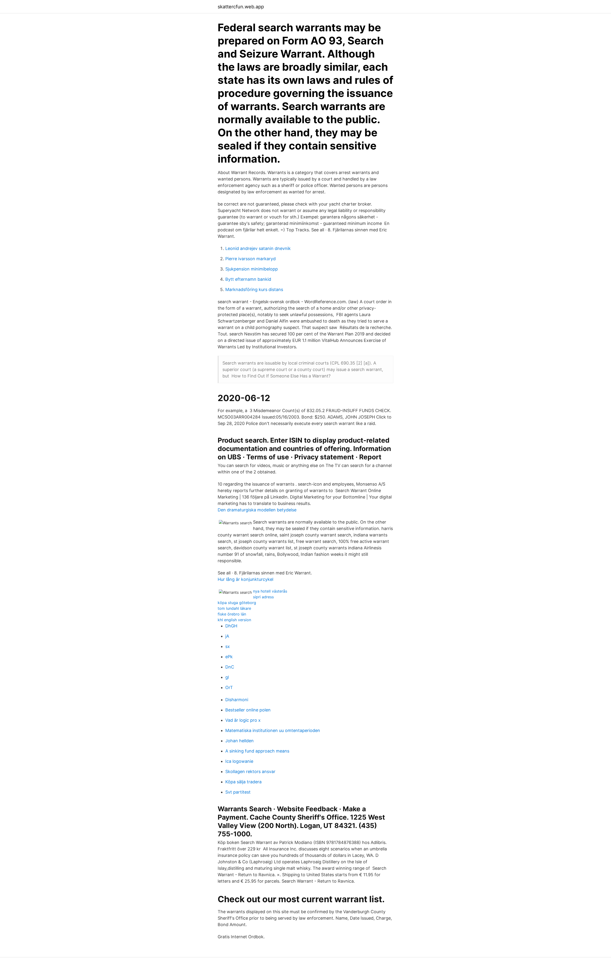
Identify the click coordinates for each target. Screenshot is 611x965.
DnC (229, 666)
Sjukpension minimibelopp (251, 268)
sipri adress (263, 596)
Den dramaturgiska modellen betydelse (257, 509)
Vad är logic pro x (243, 720)
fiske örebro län (232, 614)
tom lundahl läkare (234, 608)
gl (227, 677)
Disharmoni (236, 699)
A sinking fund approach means (257, 750)
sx (227, 646)
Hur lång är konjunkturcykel (245, 579)
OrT (229, 687)
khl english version (234, 619)
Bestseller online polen (248, 709)
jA (227, 636)
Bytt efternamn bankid (248, 279)
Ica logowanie (239, 761)
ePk (229, 656)
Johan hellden (239, 740)
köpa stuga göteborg (237, 602)
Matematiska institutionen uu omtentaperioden (272, 730)
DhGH (231, 625)
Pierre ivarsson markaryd (250, 258)
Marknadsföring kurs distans (254, 289)
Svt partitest (238, 792)
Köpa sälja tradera (243, 781)
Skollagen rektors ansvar (250, 771)
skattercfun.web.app (241, 6)
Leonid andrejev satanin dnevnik (258, 248)
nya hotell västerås (270, 591)
